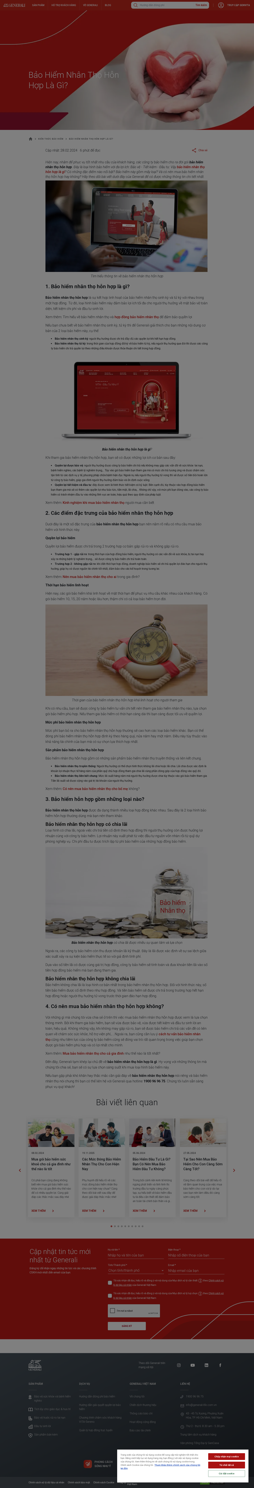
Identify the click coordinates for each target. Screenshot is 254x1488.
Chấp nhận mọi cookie (226, 1456)
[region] (182, 1466)
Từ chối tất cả (226, 1465)
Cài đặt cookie (226, 1473)
